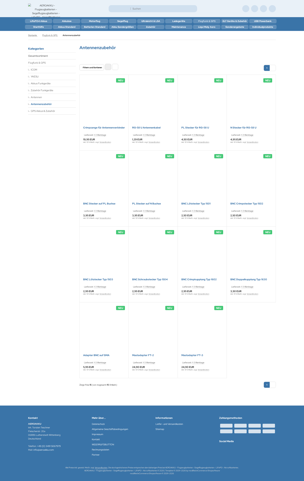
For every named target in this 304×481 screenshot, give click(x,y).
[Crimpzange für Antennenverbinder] (104, 103)
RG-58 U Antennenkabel (146, 127)
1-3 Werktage (100, 135)
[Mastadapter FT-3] (202, 330)
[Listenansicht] (115, 67)
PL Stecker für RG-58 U (195, 127)
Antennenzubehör (41, 104)
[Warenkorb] (263, 8)
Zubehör (150, 26)
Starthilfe (38, 26)
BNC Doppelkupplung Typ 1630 (248, 279)
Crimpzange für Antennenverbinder (104, 127)
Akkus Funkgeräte (41, 83)
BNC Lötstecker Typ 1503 (98, 279)
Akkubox (66, 21)
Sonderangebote (234, 26)
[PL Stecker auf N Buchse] (153, 178)
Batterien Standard (94, 26)
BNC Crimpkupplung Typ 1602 (199, 279)
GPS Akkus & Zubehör (43, 111)
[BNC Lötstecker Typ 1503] (104, 254)
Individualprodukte (262, 26)
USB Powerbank (262, 21)
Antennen (36, 97)
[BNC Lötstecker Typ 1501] (202, 178)
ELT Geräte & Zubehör (235, 21)
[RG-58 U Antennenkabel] (153, 103)
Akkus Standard (66, 26)
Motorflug (94, 21)
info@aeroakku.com (43, 449)
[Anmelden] (254, 8)
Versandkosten (105, 142)
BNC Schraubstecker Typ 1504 (150, 279)
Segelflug (122, 21)
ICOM (34, 69)
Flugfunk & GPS (207, 21)
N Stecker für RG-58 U (243, 127)
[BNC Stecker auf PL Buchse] (104, 178)
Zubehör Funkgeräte (42, 90)
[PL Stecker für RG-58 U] (202, 103)
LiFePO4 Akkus (38, 21)
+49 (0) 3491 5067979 (49, 446)
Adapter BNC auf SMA (96, 355)
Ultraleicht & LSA (150, 21)
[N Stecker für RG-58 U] (251, 103)
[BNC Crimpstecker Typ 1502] (251, 178)
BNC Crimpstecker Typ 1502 (246, 203)
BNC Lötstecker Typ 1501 (196, 203)
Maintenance (179, 26)
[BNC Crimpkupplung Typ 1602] (202, 254)
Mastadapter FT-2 (143, 355)
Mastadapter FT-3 (192, 355)
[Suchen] (193, 8)
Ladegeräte (178, 21)
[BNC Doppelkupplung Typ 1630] (251, 254)
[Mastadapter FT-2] (153, 330)
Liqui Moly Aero (206, 26)
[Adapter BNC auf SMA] (104, 330)
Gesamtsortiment (38, 55)
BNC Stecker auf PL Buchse (99, 203)
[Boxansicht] (108, 67)
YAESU (35, 76)
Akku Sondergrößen (122, 26)
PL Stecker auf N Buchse (146, 203)
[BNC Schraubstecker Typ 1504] (153, 254)
